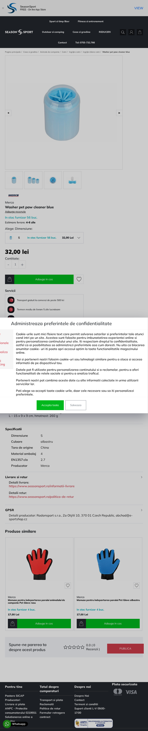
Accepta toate (50, 405)
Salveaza (75, 405)
